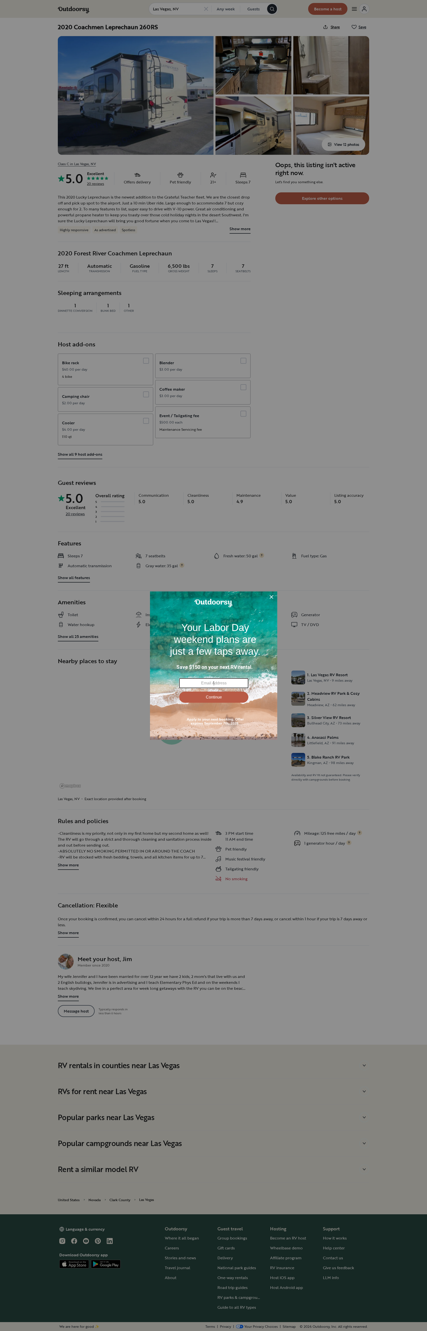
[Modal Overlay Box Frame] (213, 665)
